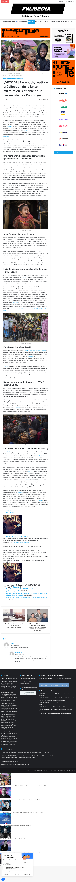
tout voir (16, 587)
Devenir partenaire (63, 153)
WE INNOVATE (43, 713)
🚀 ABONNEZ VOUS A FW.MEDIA (66, 1)
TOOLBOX (47, 21)
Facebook (25, 105)
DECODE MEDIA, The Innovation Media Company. (54, 770)
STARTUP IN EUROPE (45, 709)
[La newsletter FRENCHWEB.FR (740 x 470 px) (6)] (63, 42)
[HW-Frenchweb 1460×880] (63, 58)
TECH (21, 78)
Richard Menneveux (18, 757)
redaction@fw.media (25, 683)
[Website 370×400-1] (63, 84)
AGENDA (42, 21)
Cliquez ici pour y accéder (21, 542)
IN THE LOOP (31, 21)
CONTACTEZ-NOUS (65, 21)
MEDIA (17, 78)
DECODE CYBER (44, 697)
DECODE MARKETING (45, 702)
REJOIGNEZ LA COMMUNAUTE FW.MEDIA (54, 685)
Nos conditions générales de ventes (9, 761)
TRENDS (37, 21)
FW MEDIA (42, 693)
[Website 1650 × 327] (25, 32)
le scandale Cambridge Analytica (31, 350)
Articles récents (10, 512)
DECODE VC (43, 706)
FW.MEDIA (10, 678)
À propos (8, 510)
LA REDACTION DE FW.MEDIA (15, 537)
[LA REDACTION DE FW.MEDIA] (12, 533)
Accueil (6, 73)
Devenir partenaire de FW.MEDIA (27, 678)
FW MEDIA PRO (23, 21)
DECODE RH (43, 700)
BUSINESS (6, 78)
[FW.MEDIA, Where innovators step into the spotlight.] (38, 11)
